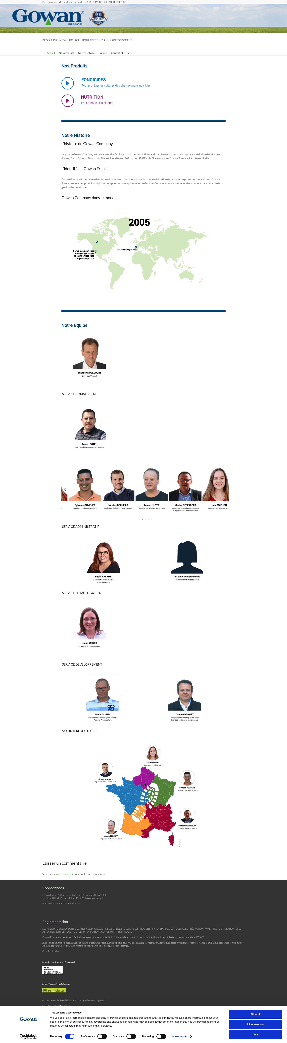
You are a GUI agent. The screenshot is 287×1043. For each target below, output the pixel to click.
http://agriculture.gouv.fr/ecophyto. (59, 962)
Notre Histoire (86, 52)
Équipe (103, 52)
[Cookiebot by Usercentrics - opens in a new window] (28, 1036)
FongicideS (116, 82)
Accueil (51, 52)
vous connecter (64, 873)
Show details (179, 1036)
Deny (255, 1034)
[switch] (102, 1036)
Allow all (255, 1014)
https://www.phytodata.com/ (56, 984)
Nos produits (66, 52)
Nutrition (97, 100)
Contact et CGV (120, 52)
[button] (65, 490)
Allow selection (255, 1024)
